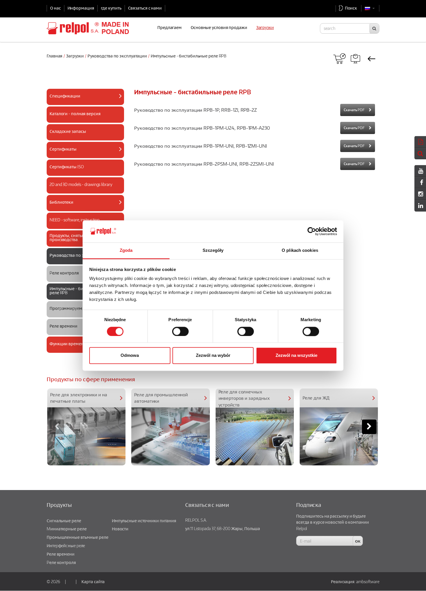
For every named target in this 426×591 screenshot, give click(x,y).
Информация (81, 7)
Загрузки (75, 55)
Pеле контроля (61, 562)
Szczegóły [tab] (213, 250)
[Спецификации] (83, 101)
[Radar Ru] (339, 58)
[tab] (85, 97)
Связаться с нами (145, 7)
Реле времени (60, 553)
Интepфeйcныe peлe (66, 545)
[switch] (180, 331)
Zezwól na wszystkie (296, 355)
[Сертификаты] (83, 154)
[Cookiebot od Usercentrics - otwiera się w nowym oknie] (311, 231)
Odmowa (130, 355)
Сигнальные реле (64, 520)
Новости (120, 528)
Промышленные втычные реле (77, 537)
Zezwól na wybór (213, 355)
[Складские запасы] (83, 137)
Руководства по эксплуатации (117, 55)
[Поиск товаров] (355, 58)
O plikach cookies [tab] (300, 250)
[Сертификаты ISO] (83, 172)
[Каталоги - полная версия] (83, 119)
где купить (111, 7)
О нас (55, 7)
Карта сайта (93, 581)
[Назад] (371, 58)
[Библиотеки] (83, 207)
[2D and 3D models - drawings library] (83, 190)
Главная (54, 55)
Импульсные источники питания (144, 520)
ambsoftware (367, 581)
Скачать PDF (354, 110)
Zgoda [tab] (126, 250)
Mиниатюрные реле (66, 528)
